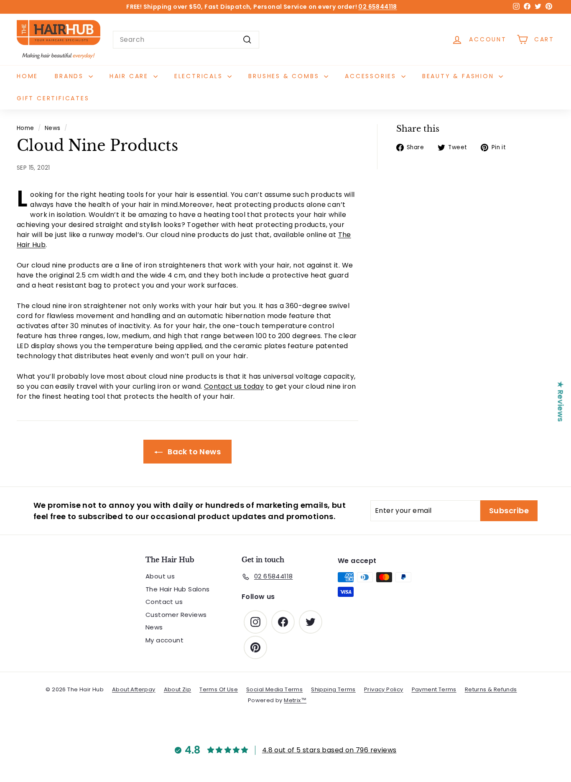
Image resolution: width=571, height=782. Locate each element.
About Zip (177, 689)
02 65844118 (377, 7)
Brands (71, 76)
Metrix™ (295, 700)
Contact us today (234, 386)
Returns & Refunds (491, 689)
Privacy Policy (383, 689)
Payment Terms (434, 689)
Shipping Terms (333, 689)
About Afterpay (133, 689)
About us (160, 576)
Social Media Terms (274, 689)
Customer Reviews (175, 614)
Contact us (164, 601)
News (53, 128)
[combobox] (186, 39)
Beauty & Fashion (459, 76)
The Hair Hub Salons (177, 589)
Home (27, 76)
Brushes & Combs (285, 76)
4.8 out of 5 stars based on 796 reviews (329, 750)
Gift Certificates (53, 98)
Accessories (372, 76)
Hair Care (130, 76)
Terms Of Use (218, 689)
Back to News (193, 451)
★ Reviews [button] (561, 401)
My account (164, 640)
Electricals (200, 76)
